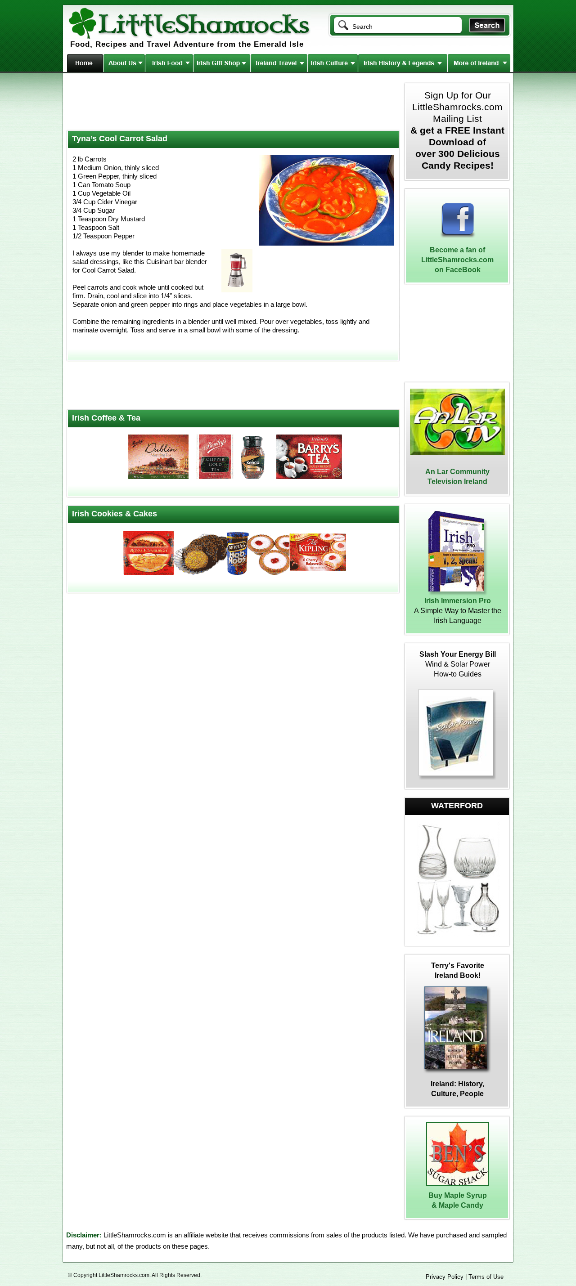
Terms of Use (486, 1276)
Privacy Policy (445, 1276)
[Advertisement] (232, 102)
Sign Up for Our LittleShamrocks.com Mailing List (457, 130)
